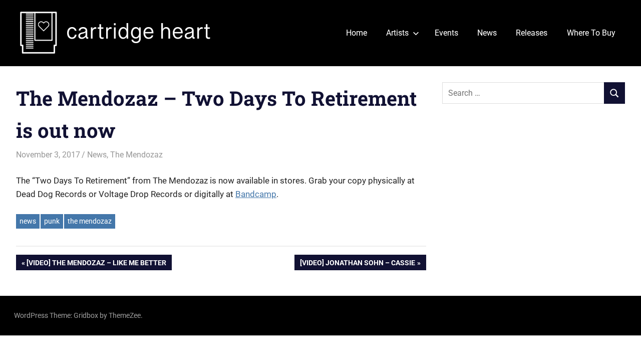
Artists (397, 33)
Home (356, 33)
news (28, 221)
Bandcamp (255, 194)
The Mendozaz (136, 154)
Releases (531, 33)
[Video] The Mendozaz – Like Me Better (96, 264)
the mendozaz (90, 221)
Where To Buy (591, 33)
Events (446, 33)
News (487, 33)
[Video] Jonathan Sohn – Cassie (357, 264)
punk (52, 221)
